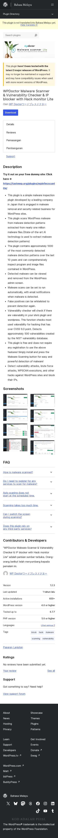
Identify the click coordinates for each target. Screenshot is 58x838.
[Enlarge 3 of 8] (23, 427)
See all (51, 670)
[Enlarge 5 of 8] (50, 397)
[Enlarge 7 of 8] (50, 428)
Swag (35, 755)
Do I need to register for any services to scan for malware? (20, 482)
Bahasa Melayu (19, 795)
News (6, 718)
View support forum (14, 693)
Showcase (37, 712)
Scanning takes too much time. (20, 505)
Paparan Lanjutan (13, 647)
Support (10, 156)
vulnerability (48, 638)
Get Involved (38, 739)
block (34, 632)
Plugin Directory (11, 14)
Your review (9, 670)
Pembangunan (14, 148)
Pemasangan (13, 140)
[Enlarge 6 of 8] (50, 413)
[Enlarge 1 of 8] (23, 397)
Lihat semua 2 (48, 625)
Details (10, 124)
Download (10, 112)
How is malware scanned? (18, 472)
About (6, 712)
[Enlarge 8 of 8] (50, 444)
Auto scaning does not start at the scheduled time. (19, 494)
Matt (7, 771)
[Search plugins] (36, 35)
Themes (35, 718)
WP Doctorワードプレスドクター (28, 104)
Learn (6, 739)
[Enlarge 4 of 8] (23, 442)
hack (41, 632)
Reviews (11, 132)
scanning (36, 638)
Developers (9, 750)
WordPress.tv (12, 755)
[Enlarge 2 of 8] (23, 412)
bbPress (9, 776)
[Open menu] (53, 4)
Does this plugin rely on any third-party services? (17, 527)
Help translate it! (29, 25)
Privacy (7, 729)
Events (35, 744)
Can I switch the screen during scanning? (16, 516)
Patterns (35, 729)
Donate (36, 750)
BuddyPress (11, 782)
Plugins (35, 723)
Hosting (7, 723)
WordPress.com (13, 765)
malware (50, 632)
